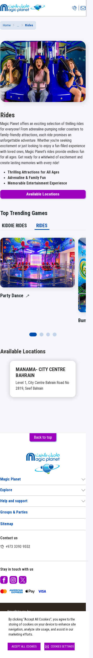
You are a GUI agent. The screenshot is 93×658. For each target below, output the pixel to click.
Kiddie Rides (14, 225)
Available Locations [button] (42, 194)
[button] (18, 25)
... (18, 25)
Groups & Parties (14, 512)
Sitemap (6, 524)
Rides (41, 225)
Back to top (43, 437)
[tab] (14, 225)
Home (7, 25)
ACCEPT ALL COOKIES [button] (24, 646)
